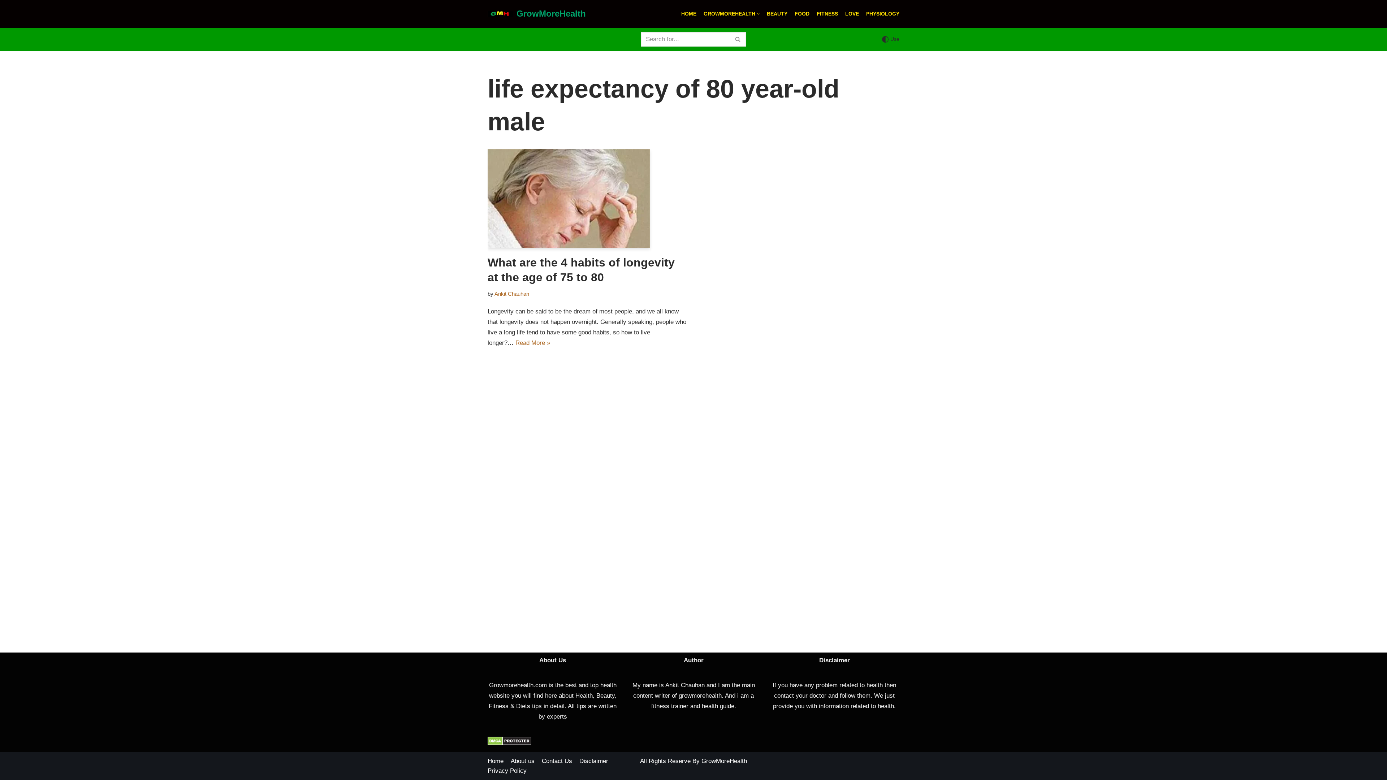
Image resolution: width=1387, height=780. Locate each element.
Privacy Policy (507, 770)
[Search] (738, 39)
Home (688, 14)
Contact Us (557, 761)
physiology (882, 14)
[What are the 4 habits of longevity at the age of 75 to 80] (588, 198)
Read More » (532, 342)
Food (802, 14)
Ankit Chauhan (511, 294)
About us (523, 761)
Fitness (827, 14)
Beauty (777, 14)
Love (852, 14)
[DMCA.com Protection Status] (509, 743)
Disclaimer (593, 761)
